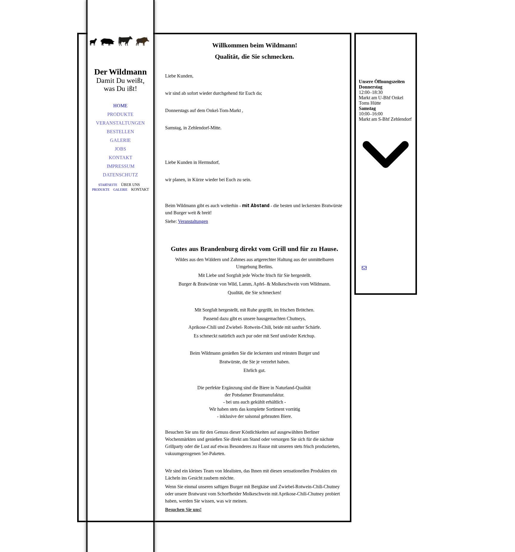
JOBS (120, 148)
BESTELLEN (120, 131)
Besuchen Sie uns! (183, 509)
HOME (120, 105)
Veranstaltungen (193, 221)
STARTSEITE (107, 185)
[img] (120, 41)
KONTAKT (120, 157)
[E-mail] (364, 267)
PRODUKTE (120, 114)
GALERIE (120, 140)
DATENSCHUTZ (120, 174)
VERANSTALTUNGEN (120, 122)
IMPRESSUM (120, 166)
